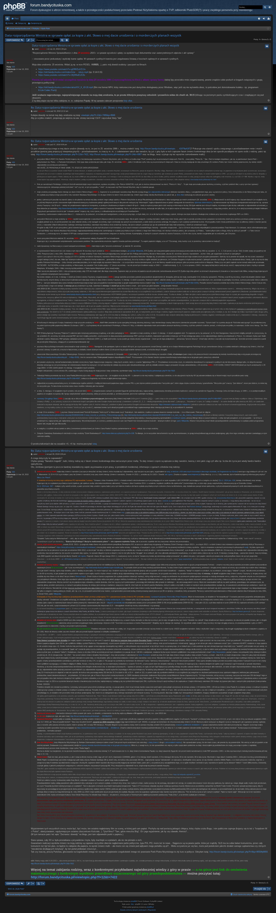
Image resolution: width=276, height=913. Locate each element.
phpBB (133, 901)
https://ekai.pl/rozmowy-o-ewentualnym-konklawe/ (76, 547)
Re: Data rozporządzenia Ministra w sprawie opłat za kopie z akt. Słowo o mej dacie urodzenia (86, 107)
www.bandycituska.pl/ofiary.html (144, 306)
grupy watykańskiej (185, 559)
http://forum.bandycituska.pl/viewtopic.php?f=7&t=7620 (154, 371)
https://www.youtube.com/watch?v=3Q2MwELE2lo (61, 75)
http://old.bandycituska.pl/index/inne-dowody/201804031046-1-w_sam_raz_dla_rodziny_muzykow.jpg (163, 415)
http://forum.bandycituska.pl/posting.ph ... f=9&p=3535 (58, 357)
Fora (17, 18)
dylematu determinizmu (203, 202)
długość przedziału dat (116, 603)
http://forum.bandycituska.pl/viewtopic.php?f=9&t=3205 (177, 283)
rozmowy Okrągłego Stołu (47, 399)
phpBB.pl (150, 907)
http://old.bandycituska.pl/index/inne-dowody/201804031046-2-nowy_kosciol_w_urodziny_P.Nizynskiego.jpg (79, 415)
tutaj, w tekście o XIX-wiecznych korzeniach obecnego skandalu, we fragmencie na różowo (202, 472)
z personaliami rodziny (172, 742)
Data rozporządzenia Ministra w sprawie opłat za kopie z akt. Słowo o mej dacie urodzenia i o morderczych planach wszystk (93, 35)
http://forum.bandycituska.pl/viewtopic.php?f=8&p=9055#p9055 (238, 852)
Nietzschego (80, 576)
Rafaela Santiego (195, 506)
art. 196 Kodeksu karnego (70, 559)
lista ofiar (180, 195)
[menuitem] (259, 18)
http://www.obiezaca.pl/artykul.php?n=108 (118, 433)
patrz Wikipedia (183, 421)
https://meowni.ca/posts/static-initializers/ (175, 404)
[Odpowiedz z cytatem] (267, 46)
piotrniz (10, 60)
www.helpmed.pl (194, 474)
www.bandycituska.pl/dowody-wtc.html (203, 179)
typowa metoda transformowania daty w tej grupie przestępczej (105, 745)
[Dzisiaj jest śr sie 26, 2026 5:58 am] (268, 29)
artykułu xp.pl (167, 501)
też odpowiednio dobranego (159, 192)
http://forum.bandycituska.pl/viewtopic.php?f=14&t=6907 (116, 154)
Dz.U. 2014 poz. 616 (227, 480)
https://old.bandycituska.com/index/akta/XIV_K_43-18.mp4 (65, 87)
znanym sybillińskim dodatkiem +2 (189, 725)
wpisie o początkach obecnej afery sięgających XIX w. (58, 257)
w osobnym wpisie (178, 418)
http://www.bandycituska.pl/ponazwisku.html (75, 208)
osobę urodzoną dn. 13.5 (115, 600)
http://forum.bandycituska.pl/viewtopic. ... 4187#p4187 (165, 148)
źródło (188, 696)
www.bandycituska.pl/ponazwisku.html (81, 294)
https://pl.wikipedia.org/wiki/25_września (186, 774)
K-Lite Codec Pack (47, 90)
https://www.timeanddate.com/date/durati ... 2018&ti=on (98, 728)
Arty (132, 904)
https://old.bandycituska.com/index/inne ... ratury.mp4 (63, 72)
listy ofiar (128, 101)
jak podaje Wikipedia (135, 251)
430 (13, 67)
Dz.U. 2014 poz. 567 (45, 486)
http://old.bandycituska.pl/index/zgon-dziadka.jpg (104, 568)
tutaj (95, 444)
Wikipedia (57, 594)
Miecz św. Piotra (43, 477)
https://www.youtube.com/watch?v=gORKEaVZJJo (61, 69)
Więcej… (8, 19)
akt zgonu (169, 474)
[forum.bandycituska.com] (16, 7)
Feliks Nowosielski (218, 652)
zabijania (220, 559)
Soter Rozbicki (144, 655)
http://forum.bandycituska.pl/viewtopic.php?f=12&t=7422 (62, 154)
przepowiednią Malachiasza (226, 498)
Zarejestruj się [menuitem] (269, 19)
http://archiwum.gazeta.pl (241, 611)
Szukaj (10, 23)
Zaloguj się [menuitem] (264, 19)
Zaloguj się (22, 23)
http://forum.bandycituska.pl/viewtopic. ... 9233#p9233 (91, 716)
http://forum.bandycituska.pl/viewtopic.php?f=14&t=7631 (52, 864)
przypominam (60, 608)
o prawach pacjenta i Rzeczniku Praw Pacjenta (169, 597)
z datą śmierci (153, 742)
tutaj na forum (234, 518)
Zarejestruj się (36, 23)
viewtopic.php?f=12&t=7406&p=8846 (98, 115)
